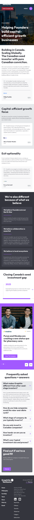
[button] (1, 289)
